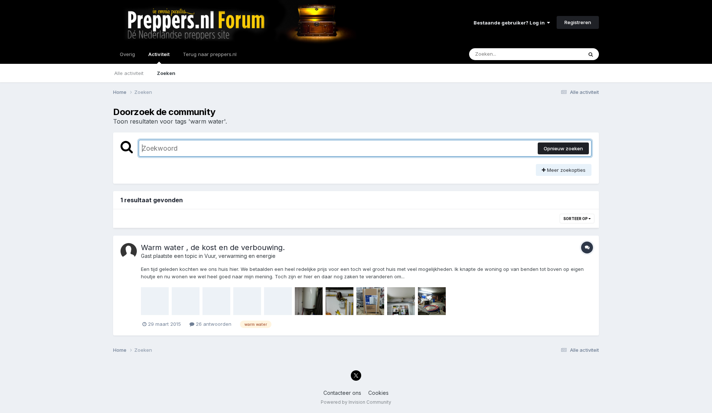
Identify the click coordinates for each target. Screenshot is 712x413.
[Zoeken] (591, 54)
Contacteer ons (342, 393)
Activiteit (158, 54)
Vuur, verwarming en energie (240, 256)
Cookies (378, 393)
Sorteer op (576, 218)
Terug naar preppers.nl (210, 54)
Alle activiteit (129, 73)
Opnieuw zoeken (563, 148)
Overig (127, 54)
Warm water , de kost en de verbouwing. (213, 247)
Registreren (577, 22)
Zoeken (166, 73)
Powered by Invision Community (356, 402)
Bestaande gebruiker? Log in (510, 23)
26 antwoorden (212, 324)
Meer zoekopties (565, 170)
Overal (565, 54)
